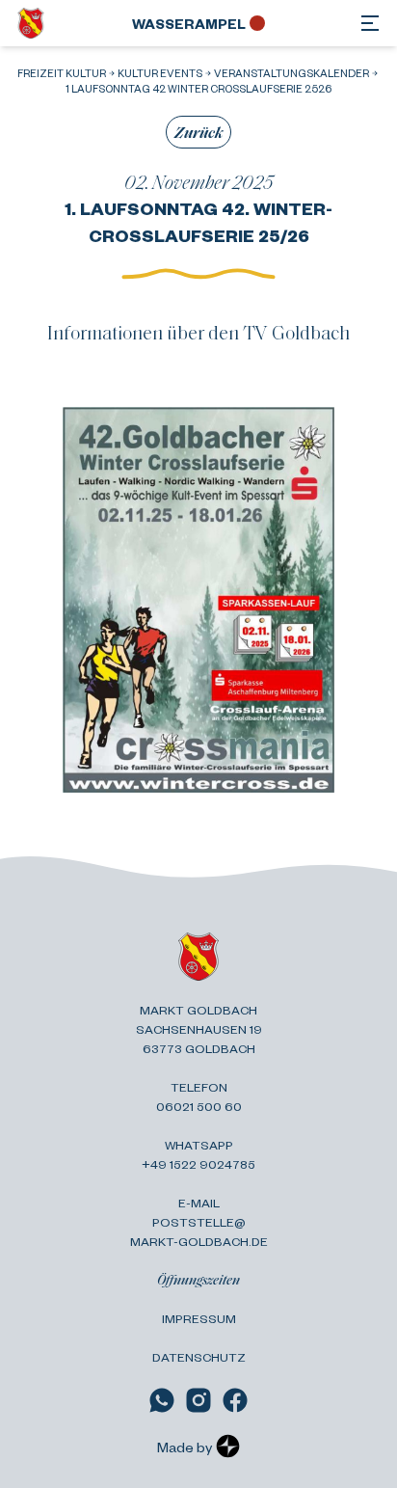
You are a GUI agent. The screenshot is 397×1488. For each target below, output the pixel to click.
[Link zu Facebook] (235, 1400)
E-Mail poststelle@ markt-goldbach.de (199, 1222)
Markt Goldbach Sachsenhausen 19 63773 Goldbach (199, 1029)
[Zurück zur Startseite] (30, 23)
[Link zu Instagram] (198, 1400)
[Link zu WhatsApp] (161, 1400)
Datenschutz (199, 1357)
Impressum (199, 1318)
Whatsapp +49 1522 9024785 (198, 1154)
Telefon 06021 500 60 (199, 1096)
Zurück (198, 132)
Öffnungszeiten (198, 1279)
